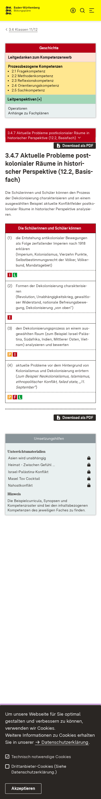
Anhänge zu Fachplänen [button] (28, 113)
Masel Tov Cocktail (24, 478)
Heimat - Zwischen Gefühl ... (31, 465)
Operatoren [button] (17, 108)
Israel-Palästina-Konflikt (28, 472)
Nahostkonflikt (20, 485)
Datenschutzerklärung (64, 742)
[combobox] (73, 10)
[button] (24, 99)
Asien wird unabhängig (27, 458)
